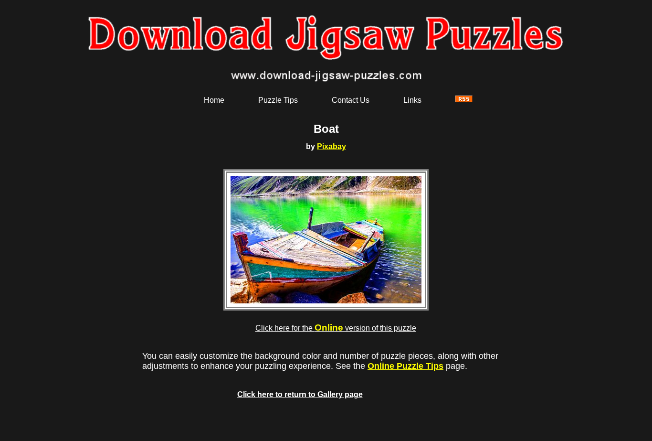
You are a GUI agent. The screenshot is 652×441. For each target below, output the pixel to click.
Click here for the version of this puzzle (335, 328)
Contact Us (350, 100)
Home (214, 100)
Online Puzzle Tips (405, 366)
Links (412, 100)
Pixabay (331, 146)
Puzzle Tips (278, 100)
